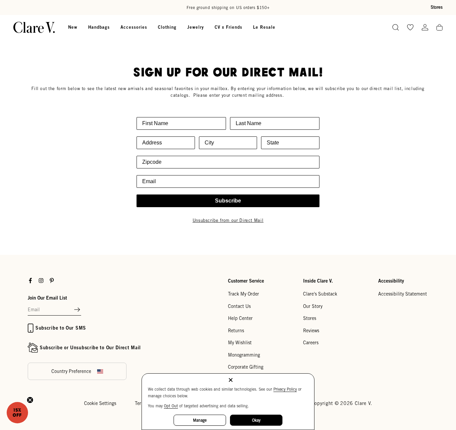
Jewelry (195, 27)
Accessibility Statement (402, 294)
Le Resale (264, 27)
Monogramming (244, 355)
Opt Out (171, 405)
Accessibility (391, 281)
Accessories (134, 27)
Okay (256, 420)
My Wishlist (240, 342)
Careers (310, 342)
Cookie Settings (100, 403)
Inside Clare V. (318, 281)
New (72, 27)
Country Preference (71, 371)
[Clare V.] (34, 27)
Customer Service (246, 281)
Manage (200, 420)
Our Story (312, 306)
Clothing (167, 27)
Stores (437, 7)
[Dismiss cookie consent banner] (231, 380)
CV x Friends (228, 27)
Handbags (99, 27)
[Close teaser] (30, 400)
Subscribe (228, 200)
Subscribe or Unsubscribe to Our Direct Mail (90, 347)
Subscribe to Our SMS (60, 328)
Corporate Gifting (245, 367)
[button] (77, 310)
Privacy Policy (285, 389)
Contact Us (239, 306)
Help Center (240, 318)
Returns (236, 330)
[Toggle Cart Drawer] (439, 28)
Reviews (311, 330)
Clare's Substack (320, 294)
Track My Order (243, 294)
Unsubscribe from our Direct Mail (228, 220)
